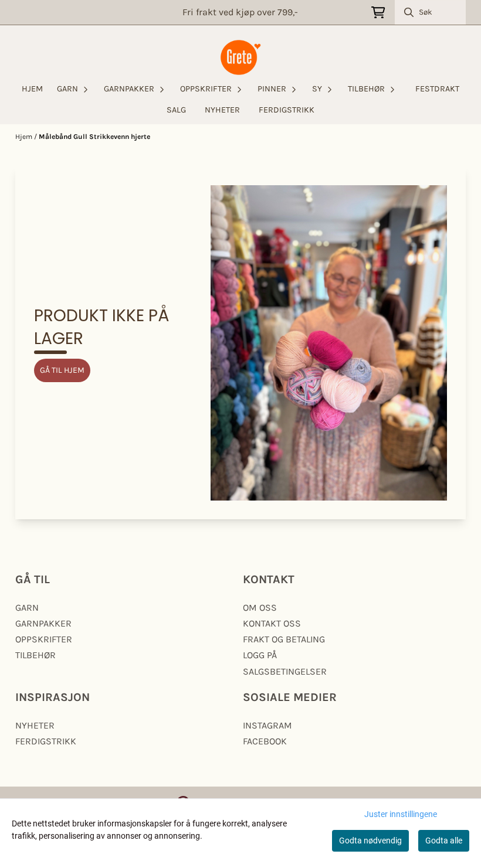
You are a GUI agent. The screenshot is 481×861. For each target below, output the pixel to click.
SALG (176, 110)
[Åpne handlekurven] (378, 12)
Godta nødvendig (370, 840)
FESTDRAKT (437, 89)
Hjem (24, 136)
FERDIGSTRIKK (286, 110)
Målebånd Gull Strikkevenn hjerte (94, 136)
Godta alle (443, 840)
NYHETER (222, 110)
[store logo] (240, 57)
